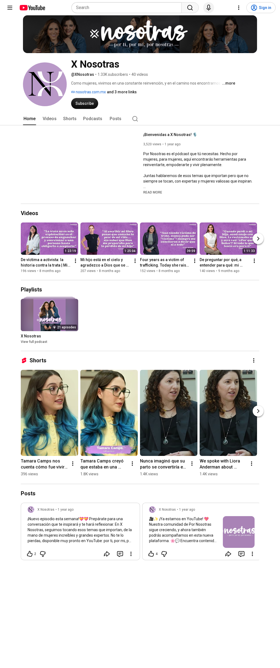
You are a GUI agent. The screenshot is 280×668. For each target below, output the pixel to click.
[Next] (258, 238)
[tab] (29, 118)
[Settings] (238, 7)
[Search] (190, 7)
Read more (152, 192)
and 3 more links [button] (122, 92)
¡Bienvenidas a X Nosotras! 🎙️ (170, 134)
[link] (80, 533)
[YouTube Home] (32, 7)
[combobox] (128, 7)
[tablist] (140, 118)
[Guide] (10, 7)
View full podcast (34, 342)
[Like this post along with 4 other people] (151, 554)
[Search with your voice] (208, 7)
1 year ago (66, 509)
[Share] (106, 553)
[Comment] (120, 553)
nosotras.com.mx (90, 92)
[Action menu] (131, 553)
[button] (152, 192)
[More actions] (75, 260)
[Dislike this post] (42, 554)
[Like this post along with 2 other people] (29, 554)
